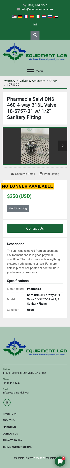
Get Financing (18, 208)
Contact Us (35, 228)
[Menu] (30, 71)
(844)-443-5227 (37, 5)
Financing (9, 427)
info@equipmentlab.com (37, 9)
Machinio (51, 457)
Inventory (10, 413)
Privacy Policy (12, 440)
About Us (9, 420)
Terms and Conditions (17, 447)
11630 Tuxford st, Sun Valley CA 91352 (24, 372)
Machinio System (23, 457)
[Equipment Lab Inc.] (35, 348)
